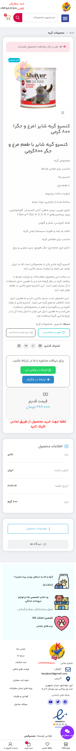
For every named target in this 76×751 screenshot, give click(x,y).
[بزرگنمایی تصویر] (62, 112)
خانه (71, 33)
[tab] (38, 529)
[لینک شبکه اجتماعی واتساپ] (33, 346)
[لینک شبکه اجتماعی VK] (26, 346)
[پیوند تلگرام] (19, 346)
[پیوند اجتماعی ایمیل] (40, 346)
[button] (65, 18)
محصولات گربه (56, 33)
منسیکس (30, 736)
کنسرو (58, 324)
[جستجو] (17, 17)
